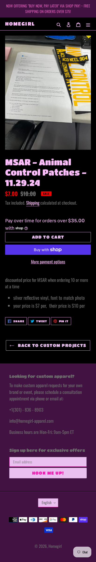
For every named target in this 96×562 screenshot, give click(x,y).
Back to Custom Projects (51, 345)
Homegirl (20, 24)
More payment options (48, 262)
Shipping (32, 202)
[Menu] (88, 24)
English (46, 502)
